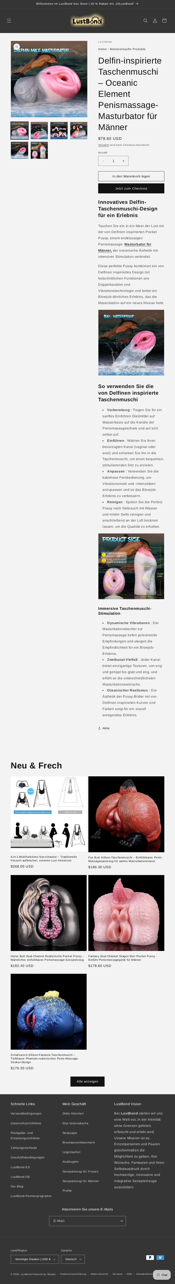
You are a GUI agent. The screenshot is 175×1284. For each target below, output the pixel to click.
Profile (67, 1190)
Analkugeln (71, 1161)
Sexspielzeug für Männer (81, 1181)
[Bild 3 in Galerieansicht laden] (59, 130)
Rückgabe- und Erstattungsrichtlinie (25, 1135)
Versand (103, 144)
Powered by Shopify (44, 1274)
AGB (129, 1274)
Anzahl (102, 152)
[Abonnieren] (121, 1221)
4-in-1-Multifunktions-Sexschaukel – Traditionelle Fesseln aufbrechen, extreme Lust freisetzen (44, 858)
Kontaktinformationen (148, 1274)
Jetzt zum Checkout (131, 188)
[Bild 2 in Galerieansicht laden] (39, 130)
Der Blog (17, 1186)
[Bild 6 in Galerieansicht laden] (39, 150)
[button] (9, 20)
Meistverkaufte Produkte (128, 49)
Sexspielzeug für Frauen (81, 1171)
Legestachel (71, 1152)
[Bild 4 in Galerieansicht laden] (79, 130)
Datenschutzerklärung (73, 1274)
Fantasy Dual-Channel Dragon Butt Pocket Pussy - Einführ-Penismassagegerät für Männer (122, 958)
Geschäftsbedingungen (28, 1157)
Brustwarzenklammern (79, 1142)
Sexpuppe (70, 1133)
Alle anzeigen (87, 1081)
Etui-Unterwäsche (76, 1123)
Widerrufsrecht (99, 1274)
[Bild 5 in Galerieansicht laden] (19, 150)
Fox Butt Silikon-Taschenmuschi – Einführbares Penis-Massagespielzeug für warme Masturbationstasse (125, 859)
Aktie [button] (106, 728)
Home (102, 49)
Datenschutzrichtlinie (26, 1123)
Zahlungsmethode (24, 1147)
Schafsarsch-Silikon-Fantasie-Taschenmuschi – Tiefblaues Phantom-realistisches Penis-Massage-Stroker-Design (45, 1058)
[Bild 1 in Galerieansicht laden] (19, 130)
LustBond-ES (20, 1167)
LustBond (26, 1274)
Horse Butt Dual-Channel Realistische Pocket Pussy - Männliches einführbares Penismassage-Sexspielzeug (47, 958)
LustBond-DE (20, 1176)
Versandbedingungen (26, 1113)
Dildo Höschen (73, 1113)
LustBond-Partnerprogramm (31, 1196)
